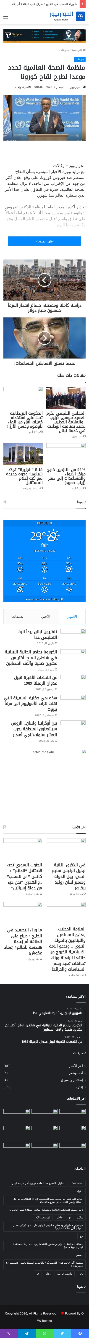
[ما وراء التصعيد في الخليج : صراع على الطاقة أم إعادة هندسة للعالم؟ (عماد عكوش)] (22, 913)
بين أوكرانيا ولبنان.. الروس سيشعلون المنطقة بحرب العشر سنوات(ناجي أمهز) (34, 728)
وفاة (48, 1273)
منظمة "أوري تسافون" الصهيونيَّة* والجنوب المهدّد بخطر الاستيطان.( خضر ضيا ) (44, 1264)
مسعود (79, 1255)
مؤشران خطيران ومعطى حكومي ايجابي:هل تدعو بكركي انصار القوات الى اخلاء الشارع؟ (48, 1226)
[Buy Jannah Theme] (44, 35)
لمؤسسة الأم (43, 1217)
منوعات (64, 50)
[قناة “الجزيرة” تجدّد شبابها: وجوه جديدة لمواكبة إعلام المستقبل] (23, 454)
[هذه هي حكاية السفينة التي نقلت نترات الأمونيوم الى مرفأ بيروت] (73, 703)
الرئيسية (77, 50)
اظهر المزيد (46, 241)
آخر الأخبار (76, 1066)
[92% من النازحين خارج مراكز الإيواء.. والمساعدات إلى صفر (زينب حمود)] (66, 454)
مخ (81, 1236)
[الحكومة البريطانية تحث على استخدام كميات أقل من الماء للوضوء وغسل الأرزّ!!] (23, 398)
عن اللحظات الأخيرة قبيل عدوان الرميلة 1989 (35, 680)
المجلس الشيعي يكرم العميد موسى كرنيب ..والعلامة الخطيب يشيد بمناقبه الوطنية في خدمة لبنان (66, 422)
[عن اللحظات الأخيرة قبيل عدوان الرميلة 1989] (73, 683)
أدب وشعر (76, 1073)
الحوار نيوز (76, 87)
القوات (79, 1191)
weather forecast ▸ (44, 599)
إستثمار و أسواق (72, 1080)
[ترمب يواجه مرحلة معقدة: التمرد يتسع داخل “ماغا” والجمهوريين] (72, 1116)
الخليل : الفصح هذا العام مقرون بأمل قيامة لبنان (38, 1183)
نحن (81, 1273)
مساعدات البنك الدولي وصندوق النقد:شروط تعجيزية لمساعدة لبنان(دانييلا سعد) (48, 1245)
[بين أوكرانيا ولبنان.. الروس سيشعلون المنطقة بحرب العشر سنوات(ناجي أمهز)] (73, 729)
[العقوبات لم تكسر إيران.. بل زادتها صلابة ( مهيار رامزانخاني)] (44, 1150)
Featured (77, 1183)
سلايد (80, 1217)
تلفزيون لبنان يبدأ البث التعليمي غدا (37, 634)
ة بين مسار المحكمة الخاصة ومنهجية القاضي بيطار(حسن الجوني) (46, 1209)
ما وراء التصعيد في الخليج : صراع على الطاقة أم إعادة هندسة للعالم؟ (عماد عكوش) (23, 941)
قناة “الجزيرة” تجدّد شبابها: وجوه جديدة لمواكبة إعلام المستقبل (24, 476)
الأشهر (72, 616)
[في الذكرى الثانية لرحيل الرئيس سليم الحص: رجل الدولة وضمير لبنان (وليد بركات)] (66, 849)
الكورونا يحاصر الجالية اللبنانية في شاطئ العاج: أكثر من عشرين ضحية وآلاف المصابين (31, 657)
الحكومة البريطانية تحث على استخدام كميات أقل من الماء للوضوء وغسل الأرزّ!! (25, 419)
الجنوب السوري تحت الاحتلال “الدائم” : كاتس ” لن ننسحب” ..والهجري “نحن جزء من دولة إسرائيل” (24, 876)
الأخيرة (45, 616)
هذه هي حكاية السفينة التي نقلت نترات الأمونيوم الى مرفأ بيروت (30, 703)
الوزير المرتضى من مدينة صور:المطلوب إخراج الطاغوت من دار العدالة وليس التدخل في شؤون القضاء (48, 1200)
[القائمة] (5, 18)
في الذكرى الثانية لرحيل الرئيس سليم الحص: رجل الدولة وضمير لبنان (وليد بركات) (69, 876)
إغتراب (78, 1087)
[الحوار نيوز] (67, 16)
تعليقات (17, 616)
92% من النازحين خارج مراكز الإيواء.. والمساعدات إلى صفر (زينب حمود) (66, 476)
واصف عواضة (64, 1273)
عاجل (60, 1217)
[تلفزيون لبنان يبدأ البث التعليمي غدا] (73, 637)
